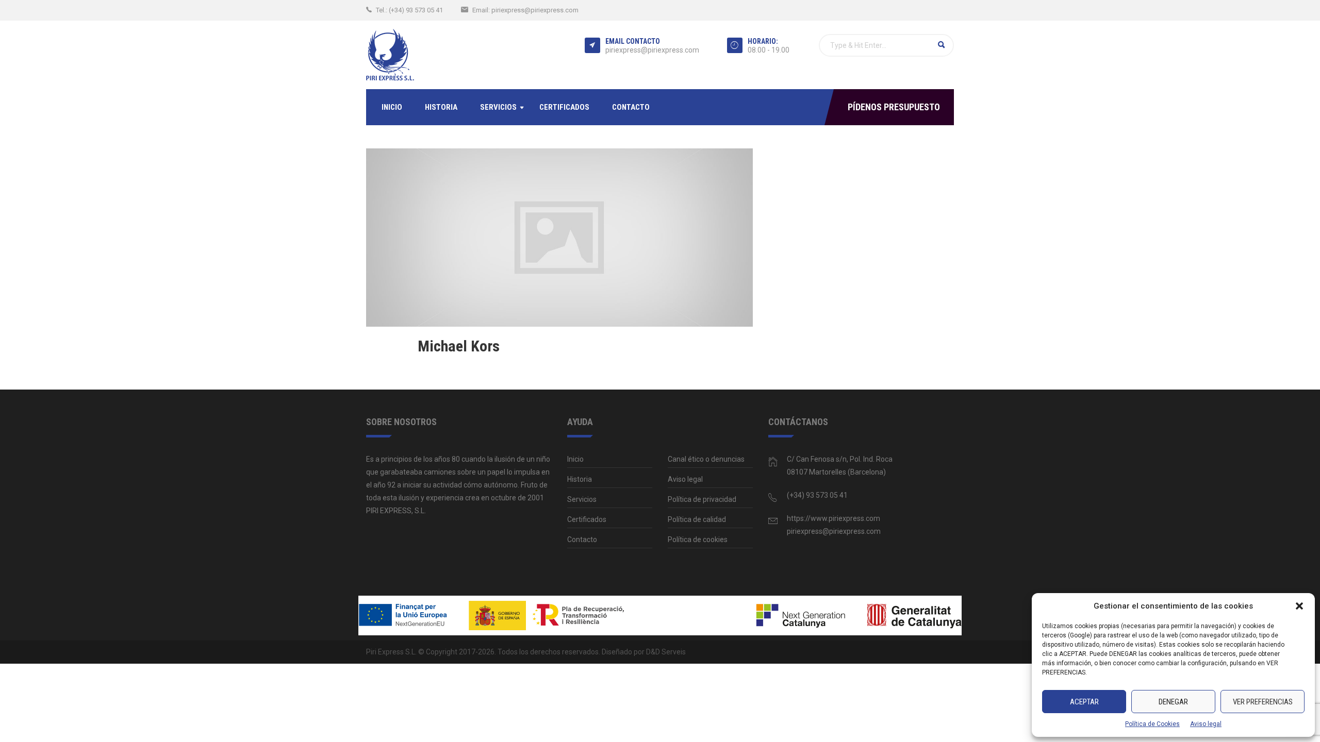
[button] (1299, 606)
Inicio (392, 107)
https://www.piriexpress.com (833, 518)
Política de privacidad (702, 499)
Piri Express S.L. (391, 652)
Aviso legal (1206, 724)
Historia (441, 107)
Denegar (1173, 701)
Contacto (631, 107)
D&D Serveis (666, 652)
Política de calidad (697, 519)
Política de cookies (698, 539)
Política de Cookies (1152, 724)
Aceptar (1084, 701)
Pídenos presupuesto (894, 107)
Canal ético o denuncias (706, 459)
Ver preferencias (1263, 701)
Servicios (498, 107)
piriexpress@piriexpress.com (535, 10)
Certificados (564, 107)
